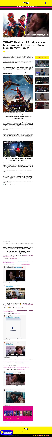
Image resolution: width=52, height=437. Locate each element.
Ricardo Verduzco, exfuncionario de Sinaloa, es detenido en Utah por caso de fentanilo (42, 65)
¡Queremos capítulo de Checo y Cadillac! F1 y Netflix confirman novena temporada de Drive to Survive (42, 82)
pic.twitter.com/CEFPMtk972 (8, 256)
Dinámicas (28, 7)
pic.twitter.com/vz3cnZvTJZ (24, 367)
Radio (32, 7)
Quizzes (25, 7)
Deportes (23, 6)
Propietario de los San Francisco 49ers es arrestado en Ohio (41, 99)
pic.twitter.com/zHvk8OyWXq (8, 305)
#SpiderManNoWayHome (28, 255)
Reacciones (12, 422)
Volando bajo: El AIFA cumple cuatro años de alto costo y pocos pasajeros (41, 107)
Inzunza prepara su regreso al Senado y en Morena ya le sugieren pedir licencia (42, 90)
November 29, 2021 (13, 258)
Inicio (3, 9)
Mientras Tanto (32, 6)
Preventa (9, 422)
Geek (36, 6)
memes (7, 422)
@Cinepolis (16, 367)
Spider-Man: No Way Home (17, 422)
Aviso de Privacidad (22, 431)
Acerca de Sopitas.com (29, 431)
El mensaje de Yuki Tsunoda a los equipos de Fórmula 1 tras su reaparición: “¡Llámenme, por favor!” (42, 74)
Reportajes (21, 7)
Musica (20, 6)
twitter (23, 422)
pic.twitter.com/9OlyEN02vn (8, 311)
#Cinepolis (31, 310)
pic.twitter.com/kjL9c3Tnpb (8, 262)
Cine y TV (27, 6)
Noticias (16, 6)
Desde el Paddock (38, 72)
